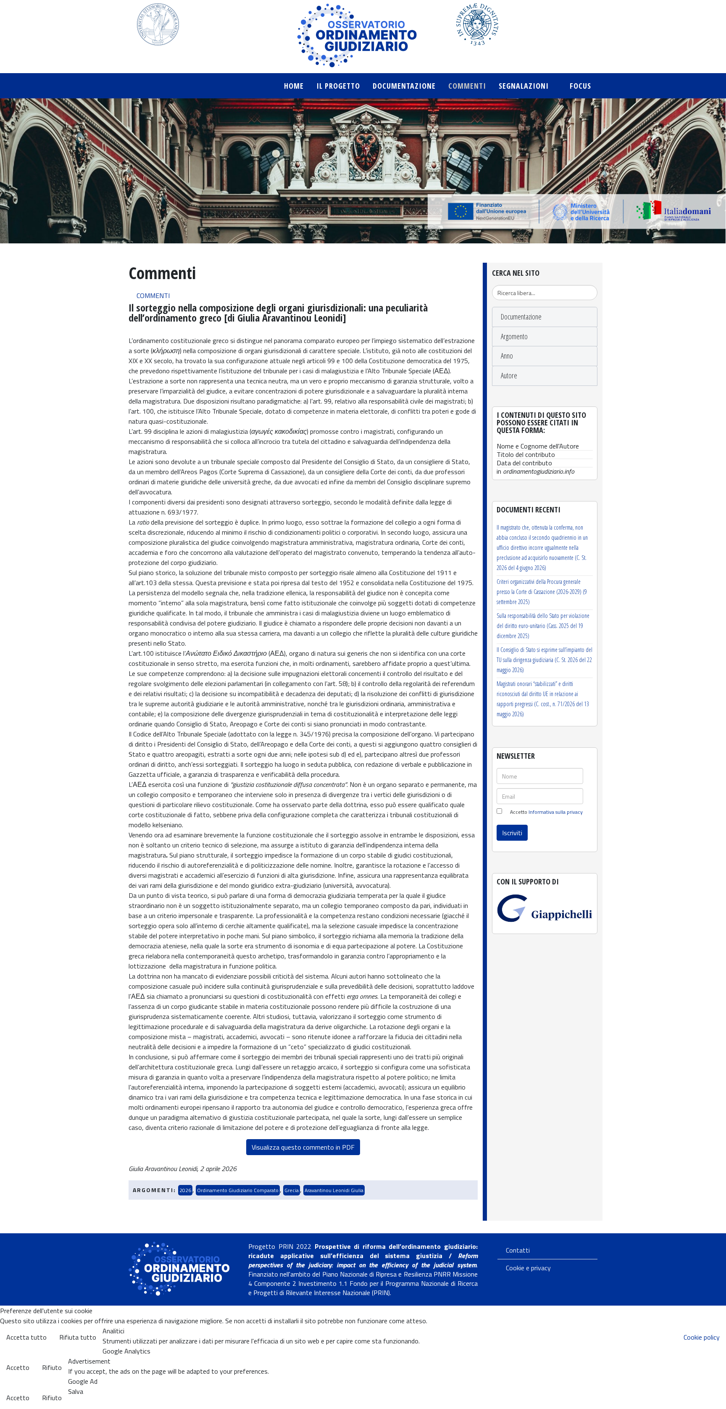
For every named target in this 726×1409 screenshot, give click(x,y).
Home (294, 86)
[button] (544, 317)
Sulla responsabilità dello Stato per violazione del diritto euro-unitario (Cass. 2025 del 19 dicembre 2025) (543, 626)
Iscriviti (512, 833)
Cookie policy (702, 1337)
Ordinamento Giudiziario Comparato (238, 1190)
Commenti (467, 86)
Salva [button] (75, 1391)
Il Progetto (338, 86)
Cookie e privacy (528, 1268)
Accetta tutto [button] (26, 1337)
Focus (580, 86)
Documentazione (404, 86)
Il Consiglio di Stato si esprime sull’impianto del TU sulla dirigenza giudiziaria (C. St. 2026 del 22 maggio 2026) (544, 660)
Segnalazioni (525, 86)
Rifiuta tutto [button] (77, 1337)
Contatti (518, 1250)
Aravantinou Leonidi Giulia (334, 1190)
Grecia (291, 1190)
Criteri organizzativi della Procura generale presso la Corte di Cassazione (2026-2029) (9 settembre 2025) (542, 592)
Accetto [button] (17, 1367)
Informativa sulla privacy (556, 812)
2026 (185, 1190)
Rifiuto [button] (52, 1367)
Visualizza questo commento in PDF (303, 1147)
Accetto (546, 812)
